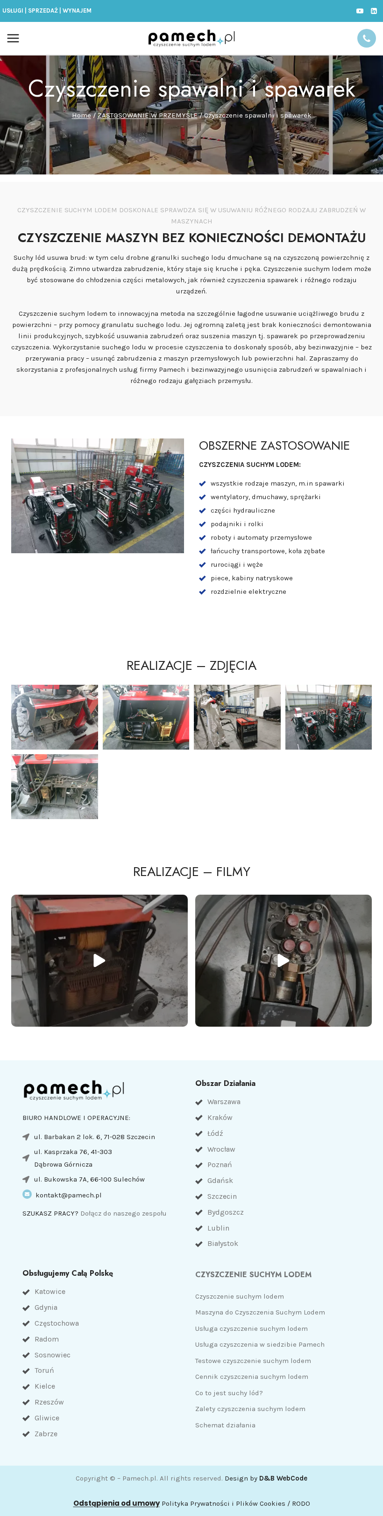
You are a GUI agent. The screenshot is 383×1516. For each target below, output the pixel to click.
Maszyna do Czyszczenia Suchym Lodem (260, 1312)
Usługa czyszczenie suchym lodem (251, 1328)
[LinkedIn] (374, 11)
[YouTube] (360, 11)
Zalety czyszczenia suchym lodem (250, 1409)
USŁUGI (12, 10)
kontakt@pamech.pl (68, 1195)
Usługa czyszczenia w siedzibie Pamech (260, 1344)
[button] (54, 717)
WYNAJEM (77, 10)
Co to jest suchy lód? (229, 1393)
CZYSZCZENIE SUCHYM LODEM (253, 1274)
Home (81, 115)
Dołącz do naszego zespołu (123, 1213)
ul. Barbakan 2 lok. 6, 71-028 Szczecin (94, 1137)
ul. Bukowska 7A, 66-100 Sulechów (89, 1179)
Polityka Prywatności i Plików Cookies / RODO (236, 1503)
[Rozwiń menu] (13, 38)
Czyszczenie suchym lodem (239, 1296)
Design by (266, 1478)
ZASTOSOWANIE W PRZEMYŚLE (148, 115)
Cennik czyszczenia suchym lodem (251, 1376)
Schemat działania (225, 1425)
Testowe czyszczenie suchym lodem (253, 1360)
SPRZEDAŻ (43, 10)
